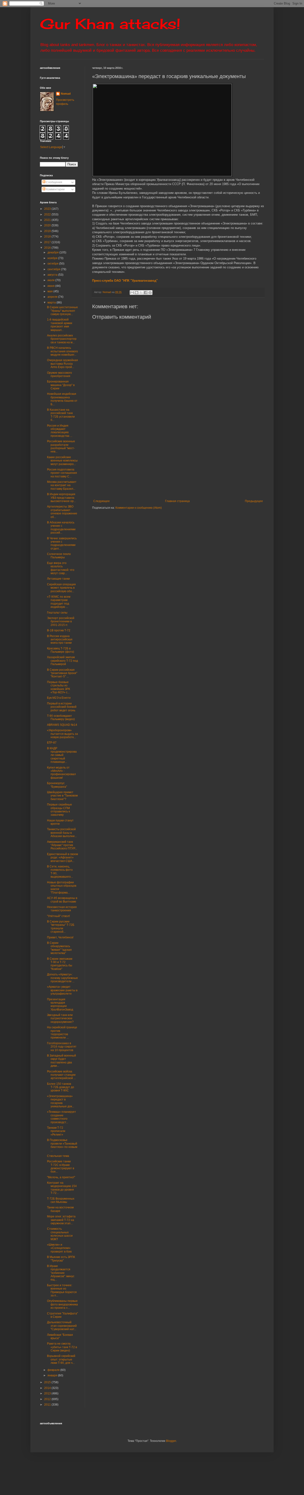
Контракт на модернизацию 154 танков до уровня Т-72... (62, 1188)
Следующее (101, 501)
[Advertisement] (198, 460)
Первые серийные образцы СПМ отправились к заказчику (59, 809)
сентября (54, 269)
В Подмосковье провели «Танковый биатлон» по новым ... (62, 1145)
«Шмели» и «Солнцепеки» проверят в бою (59, 1248)
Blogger (171, 1441)
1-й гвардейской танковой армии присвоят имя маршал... (59, 324)
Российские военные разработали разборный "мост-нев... (61, 446)
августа (53, 274)
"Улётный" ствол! (58, 916)
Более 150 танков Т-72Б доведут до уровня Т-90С (60, 1087)
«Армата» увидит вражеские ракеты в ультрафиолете (62, 990)
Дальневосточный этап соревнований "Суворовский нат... (62, 1326)
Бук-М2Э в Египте (59, 697)
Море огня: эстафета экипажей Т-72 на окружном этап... (61, 1220)
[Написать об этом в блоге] (136, 292)
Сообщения (53, 182)
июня (51, 286)
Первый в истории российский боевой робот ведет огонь (61, 707)
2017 (48, 242)
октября (53, 263)
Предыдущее (254, 501)
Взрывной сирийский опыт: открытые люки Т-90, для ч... (61, 1359)
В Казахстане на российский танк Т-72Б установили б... (61, 415)
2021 (48, 220)
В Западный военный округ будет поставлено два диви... (61, 1060)
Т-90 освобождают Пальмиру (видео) (61, 717)
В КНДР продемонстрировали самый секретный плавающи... (62, 755)
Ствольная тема (58, 1156)
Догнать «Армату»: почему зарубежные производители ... (62, 978)
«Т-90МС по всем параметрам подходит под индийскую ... (58, 602)
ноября (53, 258)
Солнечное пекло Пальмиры (59, 555)
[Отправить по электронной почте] (132, 292)
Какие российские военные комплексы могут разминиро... (62, 461)
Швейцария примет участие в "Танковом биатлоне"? (62, 796)
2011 (48, 1404)
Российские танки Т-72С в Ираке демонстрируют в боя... (60, 1166)
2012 (48, 1399)
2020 (48, 225)
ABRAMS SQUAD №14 (62, 725)
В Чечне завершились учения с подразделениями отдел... (62, 543)
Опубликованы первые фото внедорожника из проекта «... (62, 1304)
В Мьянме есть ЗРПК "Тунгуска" (61, 1258)
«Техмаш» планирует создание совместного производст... (61, 1117)
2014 (48, 1388)
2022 (48, 214)
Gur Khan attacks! (110, 23)
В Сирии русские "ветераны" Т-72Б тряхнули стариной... (60, 926)
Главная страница (177, 501)
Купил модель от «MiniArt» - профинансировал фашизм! (61, 772)
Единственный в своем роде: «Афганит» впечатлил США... (62, 857)
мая (50, 291)
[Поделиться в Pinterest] (150, 292)
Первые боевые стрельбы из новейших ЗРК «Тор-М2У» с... (58, 687)
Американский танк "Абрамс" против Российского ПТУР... (62, 845)
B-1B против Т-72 (58, 630)
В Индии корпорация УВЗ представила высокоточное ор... (61, 498)
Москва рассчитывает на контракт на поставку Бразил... (61, 485)
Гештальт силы (57, 612)
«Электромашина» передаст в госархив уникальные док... (60, 1101)
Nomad (66, 93)
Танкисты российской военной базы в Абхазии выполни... (62, 833)
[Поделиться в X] (141, 292)
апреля (53, 296)
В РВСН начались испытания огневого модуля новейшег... (62, 351)
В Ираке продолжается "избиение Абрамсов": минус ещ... (60, 1272)
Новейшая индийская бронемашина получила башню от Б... (62, 399)
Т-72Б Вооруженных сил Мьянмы (60, 1200)
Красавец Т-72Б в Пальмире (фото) (60, 650)
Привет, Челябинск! (60, 937)
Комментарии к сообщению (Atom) (138, 507)
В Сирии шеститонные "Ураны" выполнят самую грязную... (62, 311)
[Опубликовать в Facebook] (145, 292)
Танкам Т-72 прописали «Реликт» (56, 1131)
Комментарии (55, 189)
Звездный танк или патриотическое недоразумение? (60, 1018)
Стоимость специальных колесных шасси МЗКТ (60, 1234)
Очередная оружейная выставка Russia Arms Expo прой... (62, 364)
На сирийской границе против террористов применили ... (62, 1032)
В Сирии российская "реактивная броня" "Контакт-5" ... (62, 673)
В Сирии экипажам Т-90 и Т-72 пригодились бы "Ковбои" (59, 964)
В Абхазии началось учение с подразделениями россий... (61, 527)
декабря (53, 252)
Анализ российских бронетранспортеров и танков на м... (61, 339)
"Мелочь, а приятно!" (61, 1177)
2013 (48, 1393)
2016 (48, 247)
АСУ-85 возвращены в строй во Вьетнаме (62, 899)
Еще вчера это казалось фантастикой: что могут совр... (60, 568)
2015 (48, 1382)
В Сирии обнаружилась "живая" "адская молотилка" (59, 948)
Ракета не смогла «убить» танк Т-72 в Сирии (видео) (62, 1347)
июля (51, 280)
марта (52, 302)
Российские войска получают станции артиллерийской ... (61, 1075)
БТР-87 (52, 742)
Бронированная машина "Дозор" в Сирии (61, 385)
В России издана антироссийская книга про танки (59, 639)
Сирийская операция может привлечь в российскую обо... (61, 588)
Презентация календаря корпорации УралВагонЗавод (60, 1004)
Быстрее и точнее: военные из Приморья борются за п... (62, 1290)
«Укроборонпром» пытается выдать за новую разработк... (62, 734)
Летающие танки (58, 578)
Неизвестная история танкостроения (62, 908)
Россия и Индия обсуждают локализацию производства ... (59, 431)
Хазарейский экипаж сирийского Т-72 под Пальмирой (62, 661)
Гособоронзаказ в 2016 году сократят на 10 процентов (61, 1047)
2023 (48, 208)
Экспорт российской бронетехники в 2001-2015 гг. (60, 621)
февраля (54, 1370)
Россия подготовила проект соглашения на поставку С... (62, 473)
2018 (48, 236)
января (53, 1375)
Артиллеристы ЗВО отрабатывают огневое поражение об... (62, 511)
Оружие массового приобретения (59, 374)
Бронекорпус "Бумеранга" (57, 785)
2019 (48, 231)
